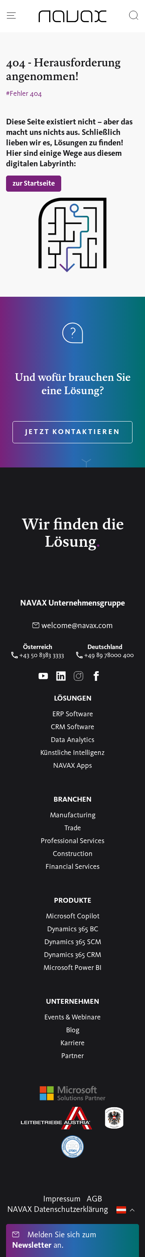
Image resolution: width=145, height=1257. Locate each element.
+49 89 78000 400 (108, 655)
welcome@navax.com (76, 626)
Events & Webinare (72, 1017)
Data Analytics (72, 740)
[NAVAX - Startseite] (72, 16)
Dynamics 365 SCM (72, 942)
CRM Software (72, 727)
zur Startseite (33, 183)
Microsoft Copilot (72, 916)
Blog (72, 1030)
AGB (94, 1199)
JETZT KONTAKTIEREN (72, 432)
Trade (72, 828)
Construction (73, 854)
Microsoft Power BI (73, 968)
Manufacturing (72, 815)
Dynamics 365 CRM (72, 955)
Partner (72, 1056)
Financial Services (72, 866)
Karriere (72, 1043)
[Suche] (133, 16)
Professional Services (72, 841)
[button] (11, 16)
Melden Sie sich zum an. (54, 1240)
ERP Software (72, 714)
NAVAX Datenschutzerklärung (57, 1210)
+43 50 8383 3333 (41, 655)
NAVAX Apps (72, 765)
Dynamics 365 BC (72, 929)
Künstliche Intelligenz (72, 753)
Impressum (62, 1199)
